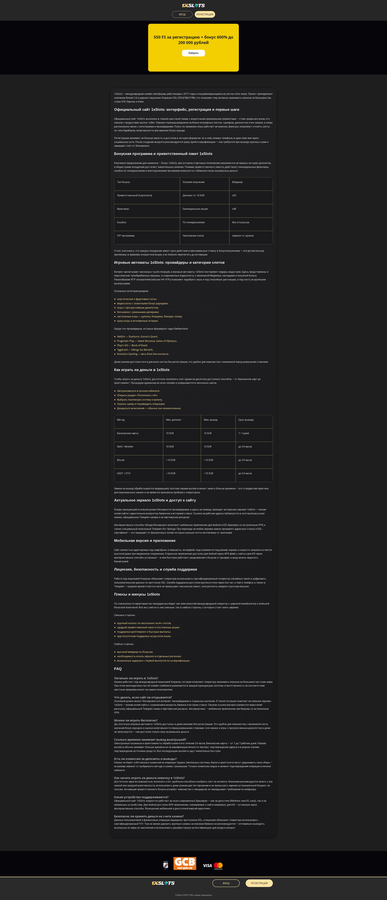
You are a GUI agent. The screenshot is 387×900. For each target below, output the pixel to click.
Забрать (193, 53)
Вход (182, 14)
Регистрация (205, 14)
